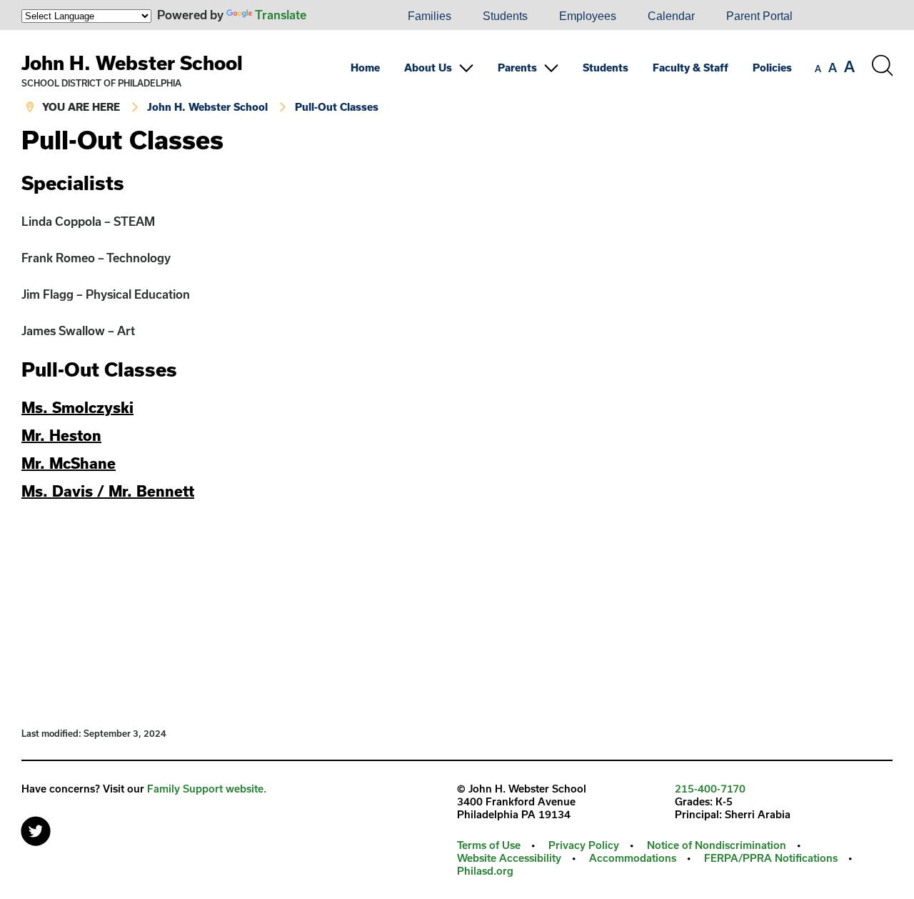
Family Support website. (206, 789)
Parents (517, 67)
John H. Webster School (132, 62)
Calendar (671, 16)
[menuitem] (343, 16)
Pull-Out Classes (336, 107)
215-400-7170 (710, 789)
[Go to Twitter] (35, 827)
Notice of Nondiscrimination (716, 845)
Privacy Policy (583, 845)
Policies (772, 67)
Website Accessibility (509, 858)
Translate (280, 14)
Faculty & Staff (690, 67)
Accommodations (632, 858)
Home (365, 67)
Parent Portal (759, 16)
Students (505, 16)
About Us (428, 67)
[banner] (457, 78)
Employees (587, 16)
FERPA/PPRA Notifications (771, 858)
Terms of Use (489, 845)
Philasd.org (485, 871)
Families (429, 16)
